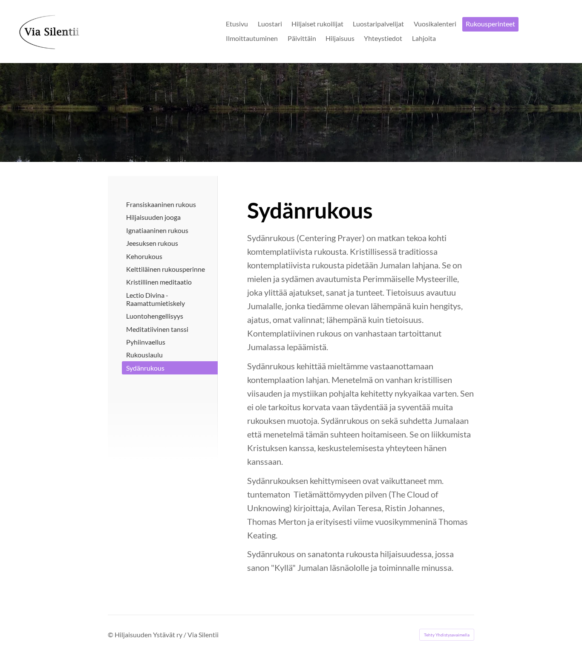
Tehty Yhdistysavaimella (447, 634)
